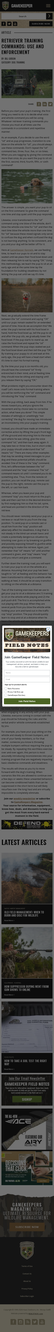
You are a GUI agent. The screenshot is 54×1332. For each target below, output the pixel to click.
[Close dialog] (48, 629)
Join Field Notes (27, 701)
